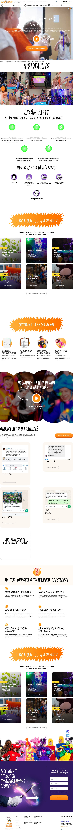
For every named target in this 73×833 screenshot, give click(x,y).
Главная (1, 61)
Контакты (45, 2)
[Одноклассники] (70, 8)
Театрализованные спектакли (12, 61)
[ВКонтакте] (68, 8)
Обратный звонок (66, 3)
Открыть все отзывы (63, 435)
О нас (27, 2)
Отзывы (31, 2)
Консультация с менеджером (36, 48)
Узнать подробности (8, 259)
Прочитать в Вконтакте (9, 481)
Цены (35, 2)
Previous (3, 88)
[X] (71, 8)
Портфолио (40, 2)
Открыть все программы (36, 294)
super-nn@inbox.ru (65, 821)
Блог (24, 2)
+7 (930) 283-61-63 (66, 1)
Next (70, 88)
